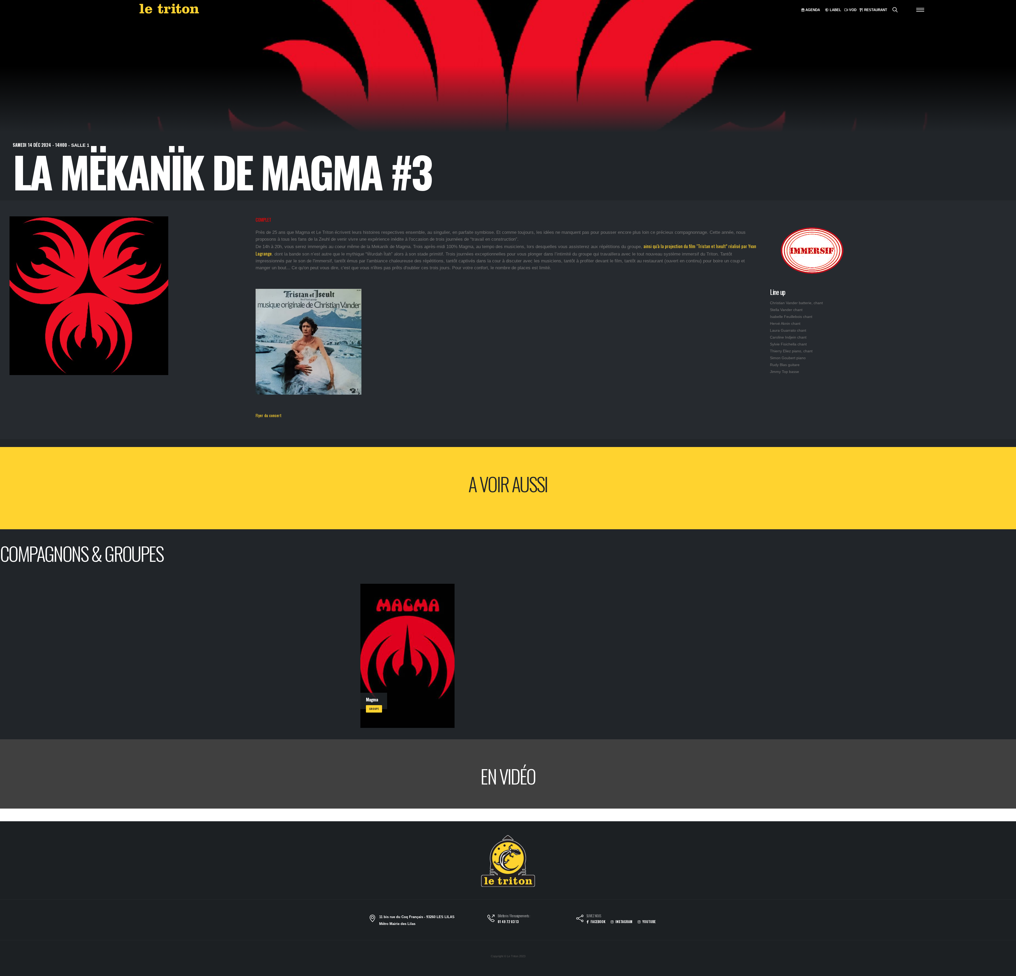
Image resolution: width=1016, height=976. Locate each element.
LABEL (835, 10)
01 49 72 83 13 (508, 921)
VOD (852, 10)
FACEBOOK (597, 921)
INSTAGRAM (623, 921)
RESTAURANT (875, 10)
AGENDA (812, 10)
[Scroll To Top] (1006, 970)
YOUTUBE (649, 921)
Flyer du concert (269, 415)
